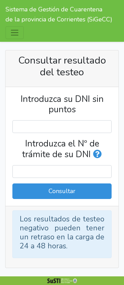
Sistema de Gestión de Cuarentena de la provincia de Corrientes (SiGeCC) (59, 14)
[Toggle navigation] (15, 32)
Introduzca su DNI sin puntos (62, 104)
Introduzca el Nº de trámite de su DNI (60, 149)
